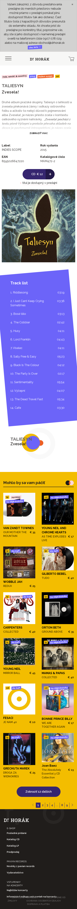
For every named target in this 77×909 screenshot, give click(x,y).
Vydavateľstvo (15, 872)
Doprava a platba (38, 904)
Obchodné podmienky (24, 897)
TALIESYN (12, 85)
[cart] (71, 58)
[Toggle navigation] (8, 58)
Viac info (34, 47)
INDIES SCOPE (45, 76)
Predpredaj (13, 852)
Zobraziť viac (39, 133)
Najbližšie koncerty (17, 890)
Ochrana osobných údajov (43, 900)
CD (57, 76)
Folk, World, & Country (15, 76)
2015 (32, 76)
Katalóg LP (13, 845)
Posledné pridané (17, 833)
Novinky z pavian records (21, 866)
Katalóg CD (13, 839)
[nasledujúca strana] (72, 805)
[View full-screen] (69, 194)
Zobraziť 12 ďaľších (38, 791)
